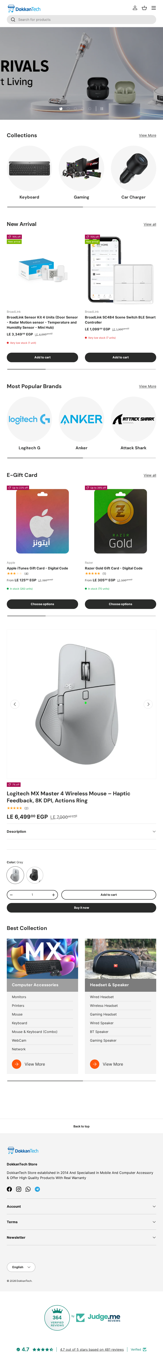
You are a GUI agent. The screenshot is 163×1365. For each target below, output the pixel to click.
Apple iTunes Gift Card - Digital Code (37, 568)
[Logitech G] (29, 419)
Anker (81, 448)
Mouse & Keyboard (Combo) (35, 1032)
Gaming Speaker (103, 1040)
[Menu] (153, 8)
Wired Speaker (102, 1023)
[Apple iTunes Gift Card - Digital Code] (42, 521)
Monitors (19, 997)
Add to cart (109, 894)
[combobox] (81, 19)
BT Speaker (99, 1032)
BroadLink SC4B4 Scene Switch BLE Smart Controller (120, 319)
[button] (144, 8)
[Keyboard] (29, 168)
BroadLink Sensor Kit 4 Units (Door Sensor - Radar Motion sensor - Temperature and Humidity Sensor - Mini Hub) (42, 322)
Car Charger (133, 197)
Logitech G (29, 448)
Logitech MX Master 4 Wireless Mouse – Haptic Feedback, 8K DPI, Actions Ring (68, 797)
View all (150, 224)
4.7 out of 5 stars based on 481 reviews (92, 1349)
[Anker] (81, 419)
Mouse (17, 1014)
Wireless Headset (104, 1005)
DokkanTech (24, 1280)
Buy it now (81, 907)
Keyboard (29, 197)
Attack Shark (133, 448)
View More (147, 135)
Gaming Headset (103, 1014)
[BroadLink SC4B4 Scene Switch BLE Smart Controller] (120, 270)
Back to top (81, 1126)
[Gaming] (81, 168)
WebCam (19, 1040)
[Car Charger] (133, 168)
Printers (18, 1005)
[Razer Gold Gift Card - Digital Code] (120, 521)
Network (19, 1049)
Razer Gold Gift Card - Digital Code (114, 568)
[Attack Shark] (133, 419)
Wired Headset (102, 997)
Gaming (81, 197)
